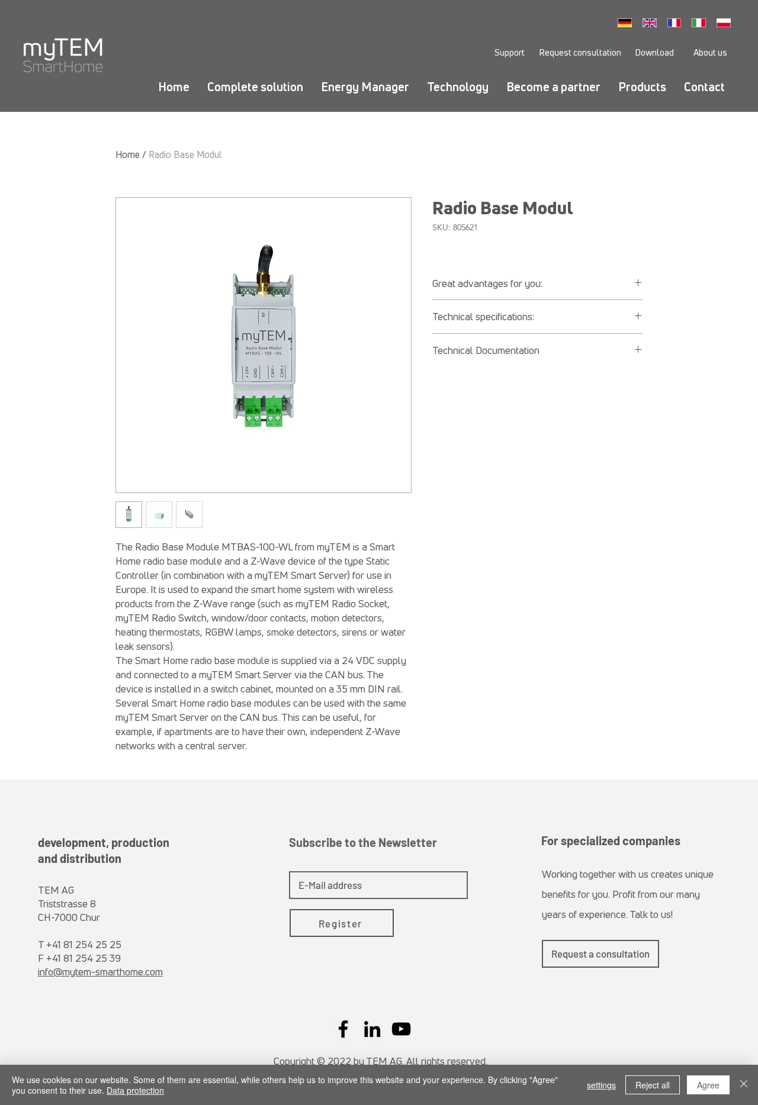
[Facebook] (343, 1028)
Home (127, 154)
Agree (708, 1085)
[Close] (744, 1085)
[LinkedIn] (372, 1028)
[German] (628, 22)
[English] (652, 22)
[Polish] (726, 22)
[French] (677, 22)
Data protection (135, 1090)
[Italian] (701, 22)
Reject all (652, 1085)
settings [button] (601, 1085)
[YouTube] (401, 1028)
